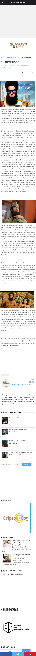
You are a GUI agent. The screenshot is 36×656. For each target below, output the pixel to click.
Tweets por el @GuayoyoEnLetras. (12, 574)
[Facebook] (30, 382)
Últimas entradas (15, 375)
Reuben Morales (19, 543)
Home (2, 58)
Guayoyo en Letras (8, 65)
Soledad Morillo (19, 558)
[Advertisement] (18, 19)
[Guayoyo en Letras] (6, 387)
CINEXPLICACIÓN (13, 58)
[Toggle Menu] (2, 2)
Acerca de (5, 375)
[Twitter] (33, 382)
